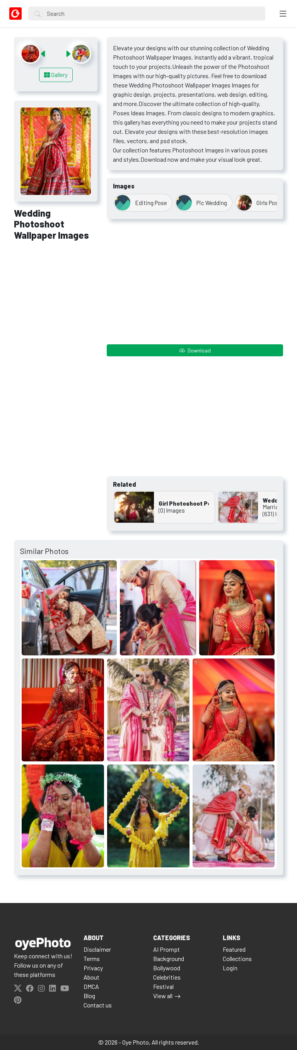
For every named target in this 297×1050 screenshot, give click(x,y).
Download (198, 350)
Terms (92, 958)
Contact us (98, 1005)
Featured (234, 949)
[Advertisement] (55, 289)
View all (162, 995)
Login (230, 967)
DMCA (91, 986)
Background (168, 958)
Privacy (93, 967)
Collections (237, 958)
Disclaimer (97, 949)
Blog (89, 995)
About (91, 977)
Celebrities (167, 977)
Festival (163, 986)
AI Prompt (166, 949)
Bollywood (166, 967)
